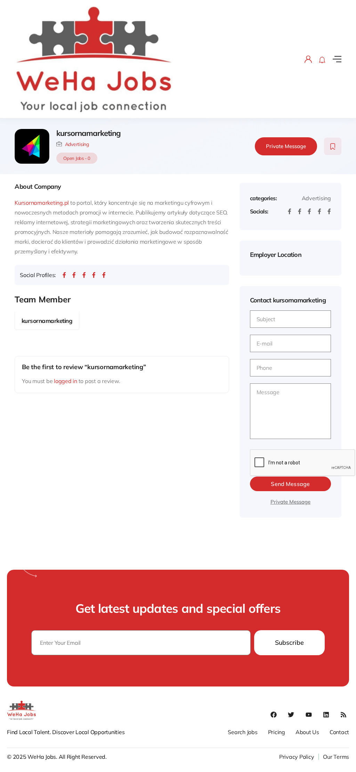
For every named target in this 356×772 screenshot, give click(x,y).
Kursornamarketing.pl (42, 202)
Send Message (290, 483)
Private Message (286, 146)
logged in (65, 380)
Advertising (77, 144)
